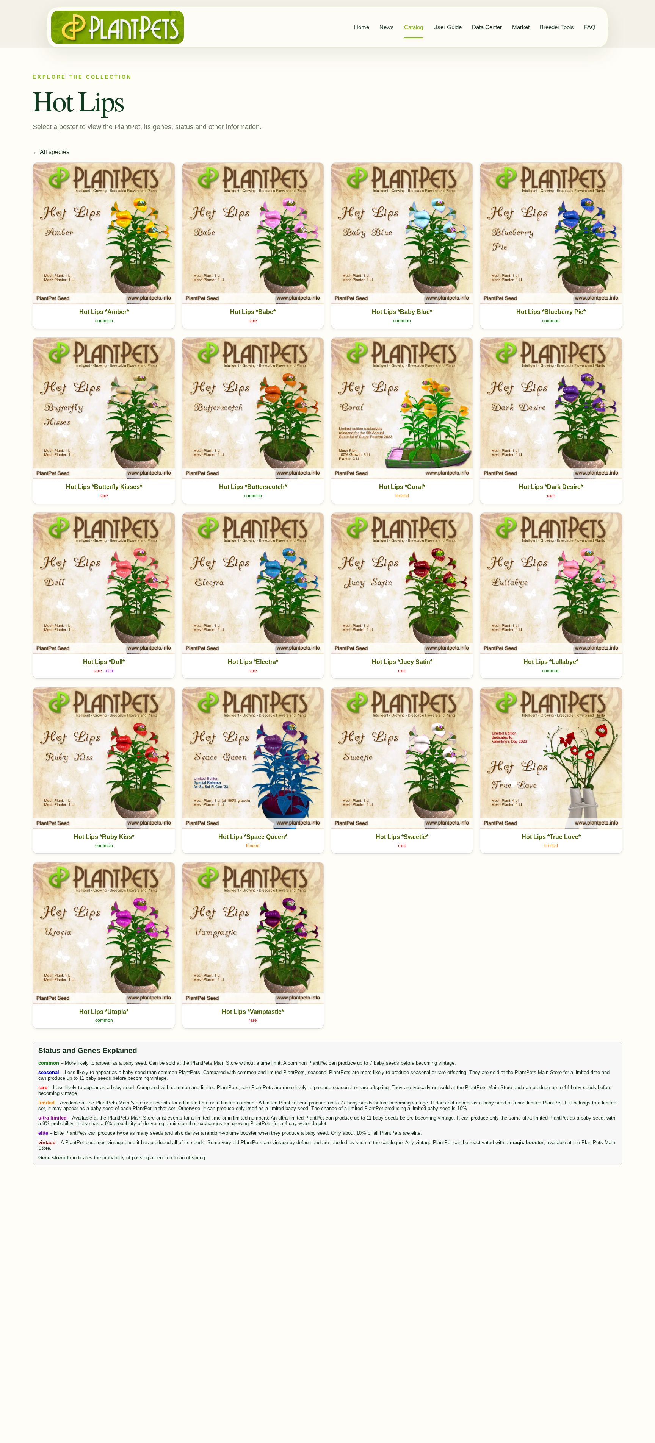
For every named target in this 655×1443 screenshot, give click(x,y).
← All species (51, 152)
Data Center (487, 27)
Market (521, 27)
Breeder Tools (557, 27)
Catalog (413, 27)
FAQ (589, 27)
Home (361, 27)
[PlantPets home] (117, 27)
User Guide (447, 27)
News (386, 27)
